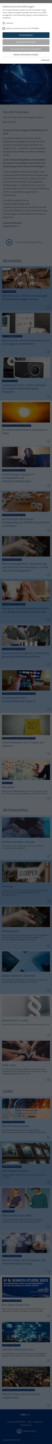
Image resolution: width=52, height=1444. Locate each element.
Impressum (45, 60)
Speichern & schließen (26, 42)
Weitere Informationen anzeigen (26, 54)
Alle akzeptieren (26, 35)
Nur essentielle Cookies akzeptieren (26, 49)
